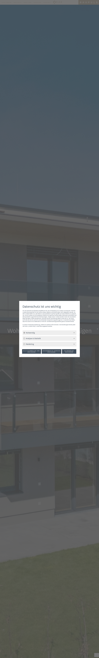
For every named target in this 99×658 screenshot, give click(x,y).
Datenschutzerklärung (34, 325)
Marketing (30, 344)
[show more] (74, 333)
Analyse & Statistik (33, 338)
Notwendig (30, 333)
